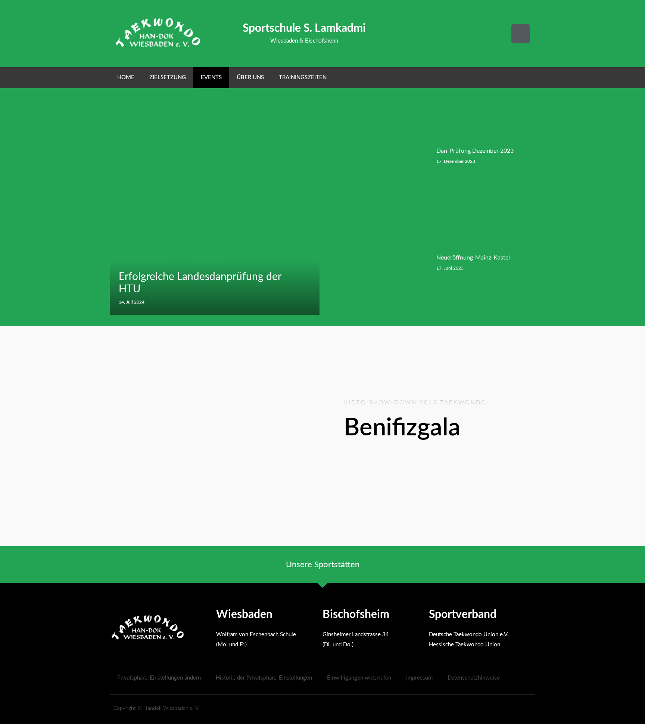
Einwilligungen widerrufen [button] (359, 678)
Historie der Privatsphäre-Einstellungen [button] (264, 678)
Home (125, 77)
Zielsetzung (167, 77)
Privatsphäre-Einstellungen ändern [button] (159, 678)
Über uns (250, 77)
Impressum (419, 678)
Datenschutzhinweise (474, 678)
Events (211, 77)
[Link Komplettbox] (215, 209)
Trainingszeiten (303, 77)
